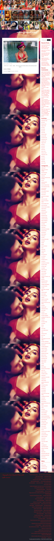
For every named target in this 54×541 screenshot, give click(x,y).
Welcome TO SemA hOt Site (46, 528)
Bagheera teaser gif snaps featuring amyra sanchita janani (45, 59)
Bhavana (42, 279)
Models (42, 365)
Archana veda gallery (40, 497)
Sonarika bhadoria (44, 434)
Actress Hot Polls (44, 199)
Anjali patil (43, 249)
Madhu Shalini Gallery (38, 508)
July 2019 (43, 144)
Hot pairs (43, 320)
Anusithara (43, 261)
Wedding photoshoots (45, 455)
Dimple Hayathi (44, 292)
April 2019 (43, 149)
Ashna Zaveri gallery (47, 498)
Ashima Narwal (44, 269)
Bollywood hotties (44, 281)
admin (31, 35)
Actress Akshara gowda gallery (46, 481)
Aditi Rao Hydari (44, 212)
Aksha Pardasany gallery (35, 481)
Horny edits (43, 310)
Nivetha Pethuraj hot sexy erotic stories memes (43, 531)
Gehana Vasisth (44, 300)
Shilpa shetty (43, 421)
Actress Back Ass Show (45, 186)
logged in (9, 71)
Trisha (42, 443)
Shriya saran (43, 426)
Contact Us (49, 537)
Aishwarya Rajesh (44, 218)
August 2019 (43, 142)
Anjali (42, 247)
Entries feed (43, 465)
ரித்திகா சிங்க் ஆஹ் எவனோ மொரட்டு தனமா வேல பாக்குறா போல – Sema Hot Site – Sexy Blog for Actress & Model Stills (45, 111)
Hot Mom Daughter (44, 315)
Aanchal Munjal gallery (34, 474)
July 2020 (43, 127)
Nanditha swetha (44, 373)
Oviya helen (43, 386)
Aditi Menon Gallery (47, 476)
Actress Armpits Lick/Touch (44, 183)
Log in (42, 463)
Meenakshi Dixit (44, 358)
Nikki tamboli (43, 380)
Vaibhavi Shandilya (44, 448)
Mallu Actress (43, 355)
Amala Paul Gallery (39, 482)
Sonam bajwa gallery (37, 516)
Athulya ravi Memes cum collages (45, 277)
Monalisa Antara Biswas (45, 368)
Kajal (42, 336)
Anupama (43, 257)
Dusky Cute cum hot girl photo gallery (45, 51)
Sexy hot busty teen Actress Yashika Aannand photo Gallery (40, 520)
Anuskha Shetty (44, 264)
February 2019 (43, 152)
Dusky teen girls (44, 295)
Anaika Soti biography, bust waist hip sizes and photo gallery (40, 486)
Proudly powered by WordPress (34, 539)
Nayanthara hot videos (45, 377)
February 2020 (43, 134)
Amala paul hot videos (45, 229)
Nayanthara (43, 375)
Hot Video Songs (44, 321)
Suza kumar (43, 438)
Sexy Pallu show (44, 419)
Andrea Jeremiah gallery (41, 489)
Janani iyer (43, 335)
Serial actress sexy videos (45, 417)
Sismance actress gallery (45, 431)
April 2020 (43, 132)
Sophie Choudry (44, 436)
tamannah (43, 439)
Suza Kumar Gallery (41, 518)
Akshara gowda (44, 222)
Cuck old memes (44, 286)
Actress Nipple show (45, 203)
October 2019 (43, 141)
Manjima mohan (44, 356)
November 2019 (44, 139)
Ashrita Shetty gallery (40, 500)
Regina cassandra (44, 405)
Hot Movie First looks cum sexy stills (45, 318)
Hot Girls (42, 312)
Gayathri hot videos (44, 299)
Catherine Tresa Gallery (37, 502)
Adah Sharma (43, 208)
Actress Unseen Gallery (45, 206)
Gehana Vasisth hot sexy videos (45, 303)
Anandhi (42, 237)
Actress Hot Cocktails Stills (45, 197)
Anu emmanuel (44, 254)
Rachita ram (43, 399)
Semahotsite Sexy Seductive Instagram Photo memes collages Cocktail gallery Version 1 (45, 64)
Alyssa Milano (43, 225)
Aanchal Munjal (44, 172)
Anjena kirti (43, 251)
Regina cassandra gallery (47, 525)
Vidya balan (43, 451)
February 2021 (43, 124)
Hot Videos (43, 323)
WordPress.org (44, 468)
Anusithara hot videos (45, 262)
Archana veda (43, 266)
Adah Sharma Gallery (39, 476)
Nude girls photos (44, 385)
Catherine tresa (44, 282)
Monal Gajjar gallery (40, 513)
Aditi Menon (43, 210)
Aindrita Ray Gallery (47, 477)
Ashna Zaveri (43, 271)
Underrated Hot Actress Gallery (45, 526)
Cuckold (42, 287)
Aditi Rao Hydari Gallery (39, 477)
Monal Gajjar (43, 366)
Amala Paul (43, 227)
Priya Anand (43, 391)
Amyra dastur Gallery (47, 484)
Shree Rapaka (43, 424)
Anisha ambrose (44, 245)
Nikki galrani (43, 378)
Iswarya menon (44, 333)
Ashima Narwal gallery (39, 498)
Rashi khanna (43, 401)
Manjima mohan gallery (47, 508)
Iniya (42, 331)
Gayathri (42, 297)
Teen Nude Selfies (44, 441)
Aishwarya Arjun (44, 215)
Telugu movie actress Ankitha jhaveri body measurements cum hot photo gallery (40, 493)
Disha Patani (43, 294)
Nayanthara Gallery (48, 515)
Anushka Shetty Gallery (47, 495)
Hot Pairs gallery (38, 525)
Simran (42, 429)
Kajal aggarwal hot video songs (45, 339)
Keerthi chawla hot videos (46, 343)
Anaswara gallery (48, 487)
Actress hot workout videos (44, 201)
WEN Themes (49, 539)
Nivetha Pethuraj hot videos (45, 383)
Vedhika (42, 450)
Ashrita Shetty (43, 273)
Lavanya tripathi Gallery (47, 507)
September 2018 (44, 154)
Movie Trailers (43, 372)
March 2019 (43, 151)
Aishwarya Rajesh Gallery (46, 479)
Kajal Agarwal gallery (47, 505)
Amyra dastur (43, 234)
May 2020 (43, 130)
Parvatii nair (43, 388)
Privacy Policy (44, 537)
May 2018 (43, 159)
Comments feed (44, 466)
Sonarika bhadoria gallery (46, 516)
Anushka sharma (44, 259)
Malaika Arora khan (44, 353)
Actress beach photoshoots (43, 189)
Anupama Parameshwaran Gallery (36, 495)
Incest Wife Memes (44, 330)
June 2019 (43, 146)
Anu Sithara (43, 256)
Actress (11, 65)
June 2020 (43, 129)
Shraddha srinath (44, 422)
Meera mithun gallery (47, 510)
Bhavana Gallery (48, 500)
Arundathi (43, 268)
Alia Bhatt (43, 223)
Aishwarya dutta (44, 217)
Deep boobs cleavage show (45, 290)
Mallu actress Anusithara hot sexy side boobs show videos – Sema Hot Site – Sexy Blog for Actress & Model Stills (45, 74)
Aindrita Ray (43, 213)
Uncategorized (44, 444)
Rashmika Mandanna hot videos (45, 404)
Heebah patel (43, 307)
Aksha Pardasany (44, 220)
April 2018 (43, 161)
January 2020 (43, 135)
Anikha (42, 244)
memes (42, 363)
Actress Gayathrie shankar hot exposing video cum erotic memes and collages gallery (41, 534)
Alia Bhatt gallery (32, 482)
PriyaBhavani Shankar (45, 396)
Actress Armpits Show (45, 184)
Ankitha (42, 252)
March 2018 (43, 163)
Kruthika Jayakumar (44, 346)
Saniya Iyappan (44, 412)
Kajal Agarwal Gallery (39, 505)
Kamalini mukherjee (45, 341)
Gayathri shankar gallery (47, 502)
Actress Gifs (43, 194)
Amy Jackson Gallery (47, 482)
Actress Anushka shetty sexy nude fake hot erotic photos (41, 536)
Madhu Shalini (44, 351)
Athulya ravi (43, 274)
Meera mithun (43, 360)
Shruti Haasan (43, 427)
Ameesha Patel (44, 230)
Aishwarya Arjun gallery (37, 479)
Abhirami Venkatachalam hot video (45, 178)
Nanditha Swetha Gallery (38, 515)
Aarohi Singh (43, 174)
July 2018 (43, 156)
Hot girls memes (44, 313)
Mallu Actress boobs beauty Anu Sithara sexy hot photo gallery (45, 79)
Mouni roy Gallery (48, 513)
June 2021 (43, 122)
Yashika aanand (44, 458)
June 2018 (43, 158)
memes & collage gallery (47, 511)
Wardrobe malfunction (45, 453)
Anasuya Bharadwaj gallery (39, 487)
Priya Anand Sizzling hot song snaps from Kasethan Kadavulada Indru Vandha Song (45, 47)
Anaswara (43, 240)
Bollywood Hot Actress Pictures (45, 521)
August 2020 (43, 125)
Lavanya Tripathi (44, 349)
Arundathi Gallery (48, 497)
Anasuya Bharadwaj (44, 239)
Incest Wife (43, 328)
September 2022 (44, 120)
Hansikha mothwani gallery (35, 503)
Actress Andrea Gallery (24, 65)
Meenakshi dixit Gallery (38, 510)
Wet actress (43, 456)
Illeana (42, 325)
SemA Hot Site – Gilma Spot (27, 14)
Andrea (14, 65)
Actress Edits (43, 192)
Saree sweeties (44, 414)
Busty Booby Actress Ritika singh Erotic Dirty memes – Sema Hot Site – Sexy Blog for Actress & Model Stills (45, 84)
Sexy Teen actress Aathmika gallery (45, 474)
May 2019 (43, 147)
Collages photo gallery (45, 284)
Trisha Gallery (48, 518)
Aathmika (43, 175)
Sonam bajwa (43, 433)
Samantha (43, 409)
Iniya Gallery (32, 505)
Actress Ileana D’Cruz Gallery (46, 503)
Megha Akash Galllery (38, 511)
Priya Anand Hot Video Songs (45, 394)
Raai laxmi (43, 398)
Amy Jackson (43, 232)
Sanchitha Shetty (44, 411)
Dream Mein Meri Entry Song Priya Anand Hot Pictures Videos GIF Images (45, 55)
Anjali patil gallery (48, 491)
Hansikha (43, 305)
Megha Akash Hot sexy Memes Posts (45, 530)
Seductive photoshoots (45, 416)
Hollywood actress (44, 308)
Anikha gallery (48, 489)
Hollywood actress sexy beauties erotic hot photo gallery (41, 523)
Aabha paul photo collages (44, 170)
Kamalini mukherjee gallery (37, 507)
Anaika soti (43, 235)
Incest (42, 326)
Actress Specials (44, 205)
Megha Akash (43, 361)
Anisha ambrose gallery (39, 491)
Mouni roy (43, 370)
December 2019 (44, 137)
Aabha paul (43, 168)
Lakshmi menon (44, 348)
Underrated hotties (44, 446)
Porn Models (43, 390)
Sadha (42, 407)
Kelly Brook (43, 344)
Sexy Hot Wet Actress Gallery (34, 526)
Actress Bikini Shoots (45, 191)
